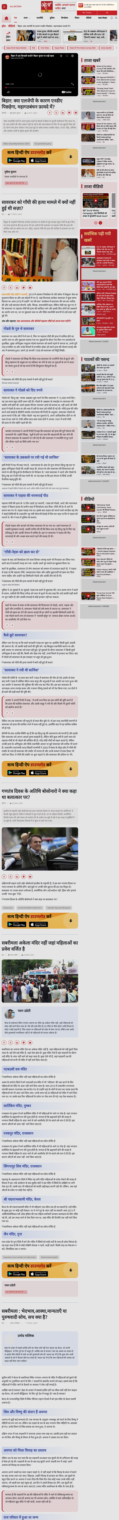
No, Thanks (87, 13)
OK (107, 13)
